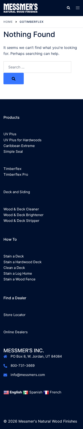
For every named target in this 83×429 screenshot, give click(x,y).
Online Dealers (15, 332)
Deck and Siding (16, 192)
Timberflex (12, 169)
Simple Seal (13, 151)
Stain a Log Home (17, 273)
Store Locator (14, 315)
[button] (68, 8)
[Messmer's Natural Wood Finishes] (20, 7)
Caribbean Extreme (19, 146)
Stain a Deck (13, 256)
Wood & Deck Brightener (23, 215)
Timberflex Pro (15, 174)
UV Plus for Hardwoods (22, 140)
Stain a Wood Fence (19, 279)
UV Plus (9, 134)
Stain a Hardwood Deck (22, 262)
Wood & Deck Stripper (21, 220)
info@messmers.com (28, 375)
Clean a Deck (14, 267)
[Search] (13, 78)
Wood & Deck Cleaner (21, 209)
